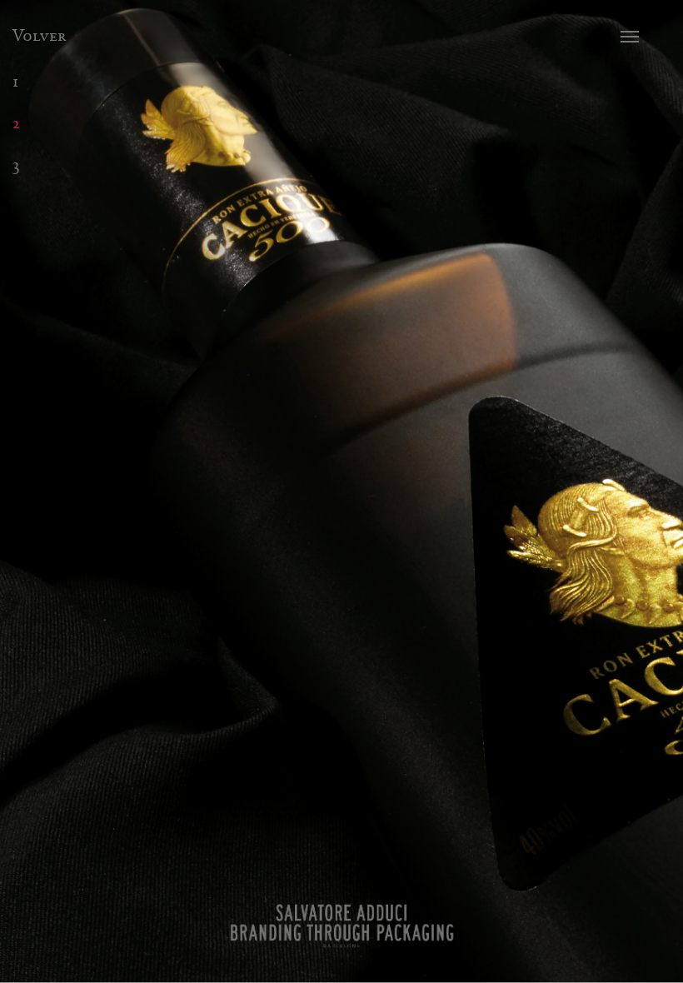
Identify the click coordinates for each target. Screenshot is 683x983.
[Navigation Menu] (642, 36)
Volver (39, 35)
